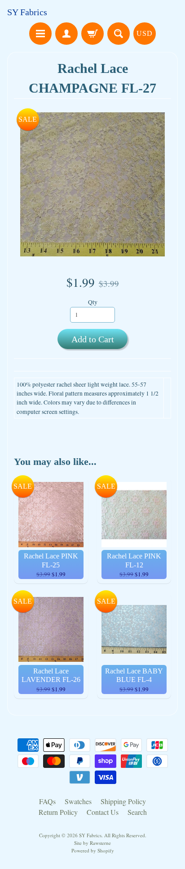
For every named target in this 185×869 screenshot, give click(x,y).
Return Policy (58, 812)
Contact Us (103, 812)
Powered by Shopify (92, 850)
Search (137, 812)
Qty (92, 302)
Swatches (78, 801)
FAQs (47, 801)
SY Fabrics (27, 12)
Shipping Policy (123, 801)
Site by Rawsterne (92, 842)
